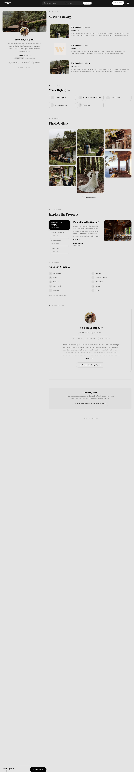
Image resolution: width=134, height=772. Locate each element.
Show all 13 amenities (57, 295)
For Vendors (118, 3)
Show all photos (90, 198)
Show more (89, 358)
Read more (77, 239)
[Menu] (128, 3)
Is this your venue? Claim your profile (90, 404)
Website (37, 62)
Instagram (14, 62)
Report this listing (90, 418)
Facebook (26, 62)
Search (87, 3)
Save (29, 67)
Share (22, 67)
